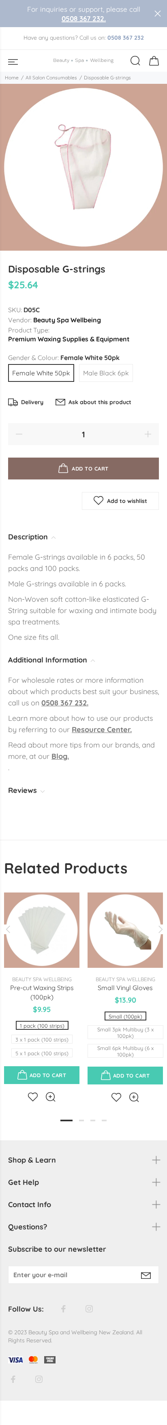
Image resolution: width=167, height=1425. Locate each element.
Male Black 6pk (106, 373)
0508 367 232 (125, 37)
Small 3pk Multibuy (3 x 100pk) (125, 1032)
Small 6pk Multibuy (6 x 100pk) (125, 1051)
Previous (7, 929)
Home (12, 78)
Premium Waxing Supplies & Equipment (69, 339)
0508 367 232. (84, 18)
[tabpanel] (42, 990)
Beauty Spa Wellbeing (67, 320)
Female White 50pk (41, 373)
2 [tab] (81, 1120)
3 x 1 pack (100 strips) (42, 1039)
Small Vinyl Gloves (125, 988)
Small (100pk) (125, 1016)
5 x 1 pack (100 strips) (42, 1053)
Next (159, 929)
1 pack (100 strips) (42, 1025)
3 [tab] (92, 1120)
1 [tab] (66, 1120)
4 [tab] (104, 1120)
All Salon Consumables (51, 78)
